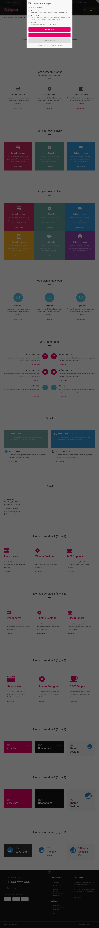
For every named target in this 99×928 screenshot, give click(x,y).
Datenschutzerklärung (42, 45)
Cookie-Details (59, 45)
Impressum (51, 45)
